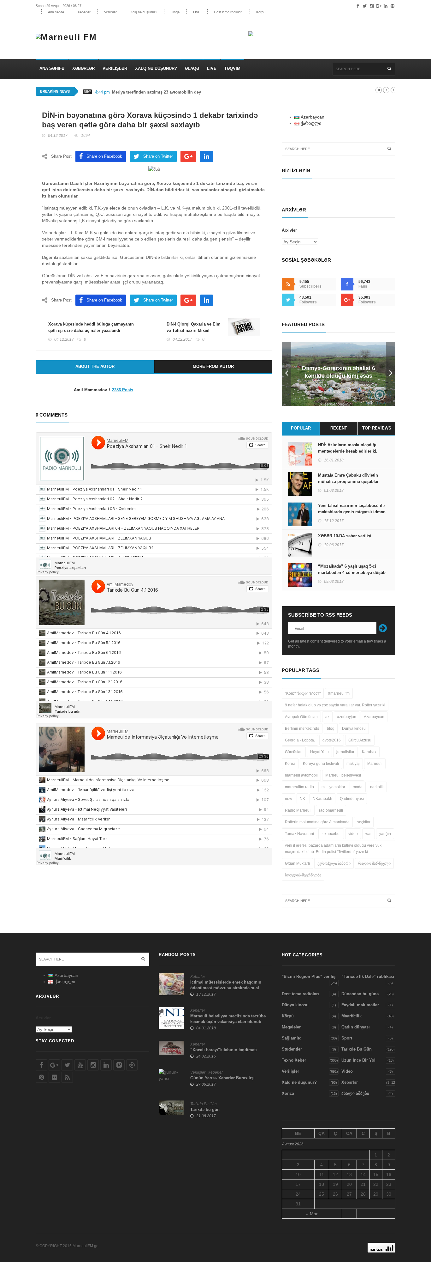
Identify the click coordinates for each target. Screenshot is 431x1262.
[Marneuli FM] (69, 35)
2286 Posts (122, 389)
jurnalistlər (345, 752)
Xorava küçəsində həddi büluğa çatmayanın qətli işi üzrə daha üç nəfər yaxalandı (91, 327)
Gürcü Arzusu (359, 740)
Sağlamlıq (292, 1038)
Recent (338, 428)
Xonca (288, 1093)
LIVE (196, 12)
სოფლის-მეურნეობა (303, 875)
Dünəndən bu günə (360, 993)
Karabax (369, 752)
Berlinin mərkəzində (302, 728)
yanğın (385, 834)
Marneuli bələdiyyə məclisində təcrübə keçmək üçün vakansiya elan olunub (228, 1019)
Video (347, 1071)
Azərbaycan (374, 717)
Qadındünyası (352, 798)
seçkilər (363, 822)
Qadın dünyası (355, 1027)
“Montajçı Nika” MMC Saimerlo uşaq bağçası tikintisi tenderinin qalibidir (338, 376)
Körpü (260, 12)
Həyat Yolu (319, 752)
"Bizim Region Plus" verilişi (309, 976)
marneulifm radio (299, 787)
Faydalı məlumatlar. (360, 1005)
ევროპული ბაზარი (334, 863)
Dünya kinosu (354, 728)
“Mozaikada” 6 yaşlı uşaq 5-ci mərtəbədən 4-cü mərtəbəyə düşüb (352, 569)
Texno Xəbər (294, 1060)
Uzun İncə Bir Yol (358, 1060)
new (288, 798)
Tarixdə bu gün (205, 1109)
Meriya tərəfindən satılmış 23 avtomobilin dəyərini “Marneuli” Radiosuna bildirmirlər (195, 92)
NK (302, 798)
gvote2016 (331, 740)
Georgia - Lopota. (300, 740)
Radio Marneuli (298, 810)
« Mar (312, 1213)
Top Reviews (376, 428)
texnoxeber (331, 834)
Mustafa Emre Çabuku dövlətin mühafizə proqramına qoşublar (348, 478)
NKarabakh (322, 798)
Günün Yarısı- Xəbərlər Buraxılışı (222, 1078)
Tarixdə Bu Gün (203, 1104)
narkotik (377, 787)
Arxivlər (289, 230)
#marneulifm (339, 693)
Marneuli (374, 763)
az (327, 717)
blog (330, 728)
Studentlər (292, 1049)
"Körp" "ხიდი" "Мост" (303, 693)
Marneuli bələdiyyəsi (343, 775)
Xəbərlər (84, 12)
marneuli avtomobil (301, 775)
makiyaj (353, 763)
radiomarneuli (331, 810)
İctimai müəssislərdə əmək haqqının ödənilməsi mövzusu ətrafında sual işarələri (225, 988)
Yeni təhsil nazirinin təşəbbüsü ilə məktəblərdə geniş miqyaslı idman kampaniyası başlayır (352, 512)
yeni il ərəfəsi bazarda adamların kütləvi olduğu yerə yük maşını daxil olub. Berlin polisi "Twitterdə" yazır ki (333, 848)
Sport (346, 1038)
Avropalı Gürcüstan (301, 717)
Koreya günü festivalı (321, 763)
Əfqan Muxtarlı (297, 863)
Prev (286, 374)
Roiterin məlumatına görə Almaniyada (317, 822)
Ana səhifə (56, 12)
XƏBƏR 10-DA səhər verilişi (344, 535)
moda (358, 787)
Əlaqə (175, 12)
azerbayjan (346, 717)
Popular (301, 428)
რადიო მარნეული (374, 863)
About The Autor (95, 366)
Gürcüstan (294, 752)
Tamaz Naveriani (299, 834)
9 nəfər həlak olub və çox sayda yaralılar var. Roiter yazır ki (335, 705)
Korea (290, 763)
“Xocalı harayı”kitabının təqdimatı (223, 1049)
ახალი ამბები (355, 1093)
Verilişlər (110, 12)
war (368, 834)
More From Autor (213, 366)
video (353, 834)
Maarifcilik (351, 1016)
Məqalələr (291, 1027)
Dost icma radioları (228, 12)
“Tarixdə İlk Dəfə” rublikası (367, 976)
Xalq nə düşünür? (143, 12)
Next (390, 374)
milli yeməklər (333, 787)
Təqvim (232, 68)
